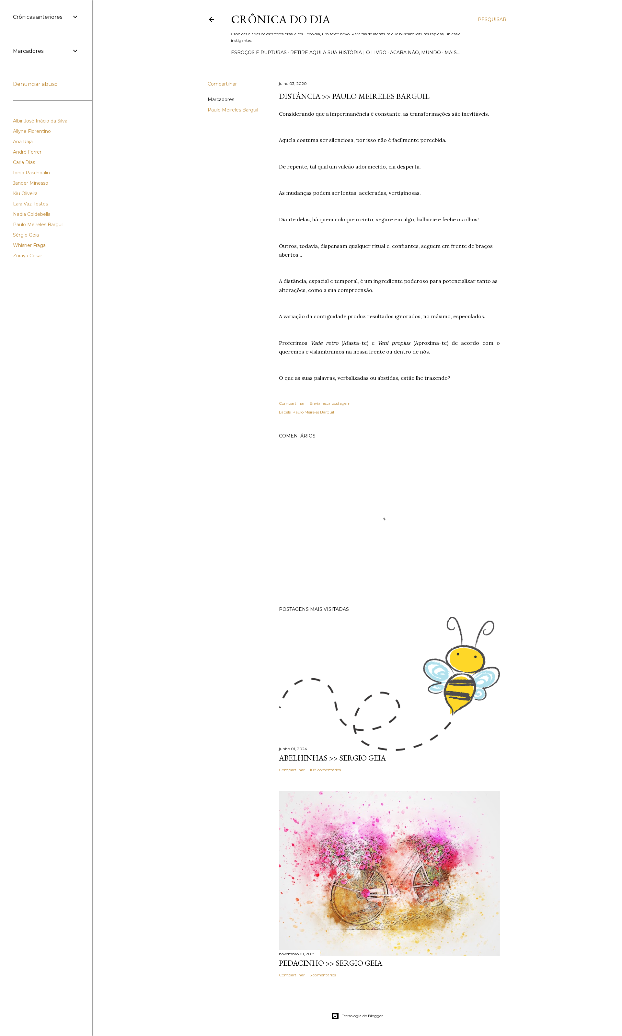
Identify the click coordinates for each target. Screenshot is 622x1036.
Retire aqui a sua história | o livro (338, 52)
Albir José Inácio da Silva (40, 121)
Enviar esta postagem (330, 403)
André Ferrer (27, 152)
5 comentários (323, 974)
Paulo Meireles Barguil (233, 110)
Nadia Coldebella (32, 214)
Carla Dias (24, 162)
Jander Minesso (30, 183)
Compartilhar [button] (222, 84)
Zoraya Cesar (27, 256)
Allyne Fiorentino (32, 131)
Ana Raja (23, 142)
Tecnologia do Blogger (362, 1015)
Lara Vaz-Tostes (30, 204)
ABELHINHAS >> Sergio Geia (332, 758)
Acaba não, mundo (415, 52)
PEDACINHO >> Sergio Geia (330, 963)
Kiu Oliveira (25, 193)
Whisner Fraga (29, 245)
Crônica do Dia (280, 19)
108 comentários (325, 769)
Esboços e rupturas (259, 52)
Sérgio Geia (26, 235)
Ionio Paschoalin (31, 173)
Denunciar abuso (35, 84)
